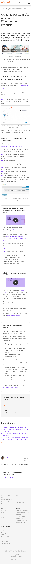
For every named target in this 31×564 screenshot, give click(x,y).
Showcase (18, 497)
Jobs (2, 517)
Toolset (6, 2)
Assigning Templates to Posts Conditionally (15, 427)
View (5, 410)
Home (2, 8)
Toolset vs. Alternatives (7, 504)
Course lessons (8, 8)
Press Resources (20, 502)
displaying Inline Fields (13, 315)
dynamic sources (17, 230)
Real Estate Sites (5, 537)
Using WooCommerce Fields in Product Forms (15, 437)
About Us (3, 510)
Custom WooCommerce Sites (13, 478)
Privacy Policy (4, 515)
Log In (20, 3)
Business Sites (4, 541)
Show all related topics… (8, 443)
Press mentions (19, 500)
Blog (17, 495)
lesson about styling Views (10, 387)
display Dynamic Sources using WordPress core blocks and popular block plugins (15, 238)
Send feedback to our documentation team (16, 464)
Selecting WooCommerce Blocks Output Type (15, 440)
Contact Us (4, 513)
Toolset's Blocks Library (7, 501)
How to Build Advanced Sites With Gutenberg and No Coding (22, 512)
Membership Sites (5, 543)
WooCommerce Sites (6, 539)
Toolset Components (6, 499)
